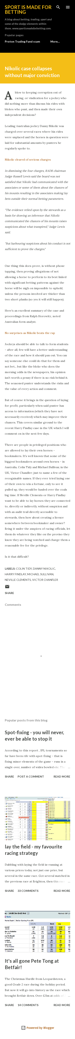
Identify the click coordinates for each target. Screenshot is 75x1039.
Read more (62, 776)
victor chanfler (45, 579)
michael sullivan (40, 574)
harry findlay (15, 574)
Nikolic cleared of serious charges (28, 159)
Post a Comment (31, 776)
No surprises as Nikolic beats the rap (30, 333)
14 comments (28, 1005)
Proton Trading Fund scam (22, 41)
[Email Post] (7, 588)
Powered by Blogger (40, 1028)
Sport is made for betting (28, 9)
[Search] (58, 7)
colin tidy (24, 568)
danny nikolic (44, 568)
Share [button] (9, 593)
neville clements (18, 579)
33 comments (28, 890)
